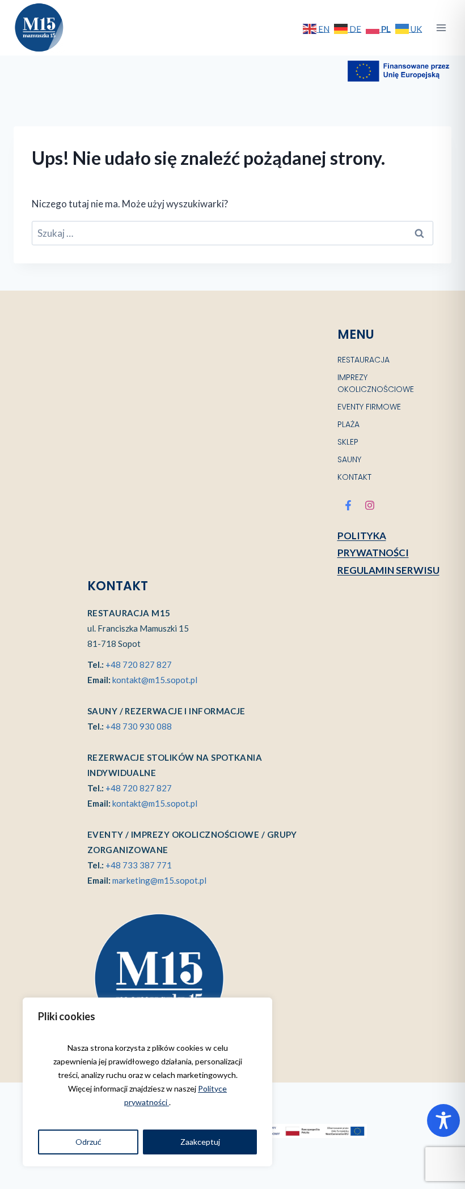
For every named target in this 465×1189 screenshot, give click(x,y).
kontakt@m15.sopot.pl (154, 680)
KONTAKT (354, 477)
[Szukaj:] (232, 233)
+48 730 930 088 (138, 726)
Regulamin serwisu (388, 570)
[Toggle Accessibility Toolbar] (443, 1120)
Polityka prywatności (373, 544)
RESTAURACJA (363, 359)
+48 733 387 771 (138, 865)
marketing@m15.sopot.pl (159, 880)
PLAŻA (348, 424)
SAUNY (349, 459)
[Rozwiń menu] (440, 27)
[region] (147, 1082)
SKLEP (347, 442)
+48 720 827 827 (138, 664)
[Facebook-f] (348, 505)
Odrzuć (88, 1142)
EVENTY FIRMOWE (369, 406)
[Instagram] (370, 505)
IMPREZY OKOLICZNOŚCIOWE (375, 383)
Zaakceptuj (200, 1142)
